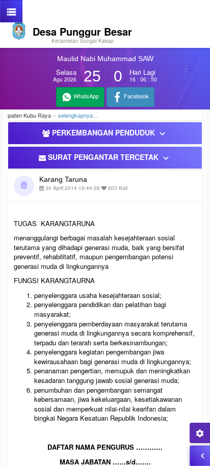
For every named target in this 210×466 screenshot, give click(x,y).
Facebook (135, 96)
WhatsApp (85, 96)
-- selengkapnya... (69, 115)
